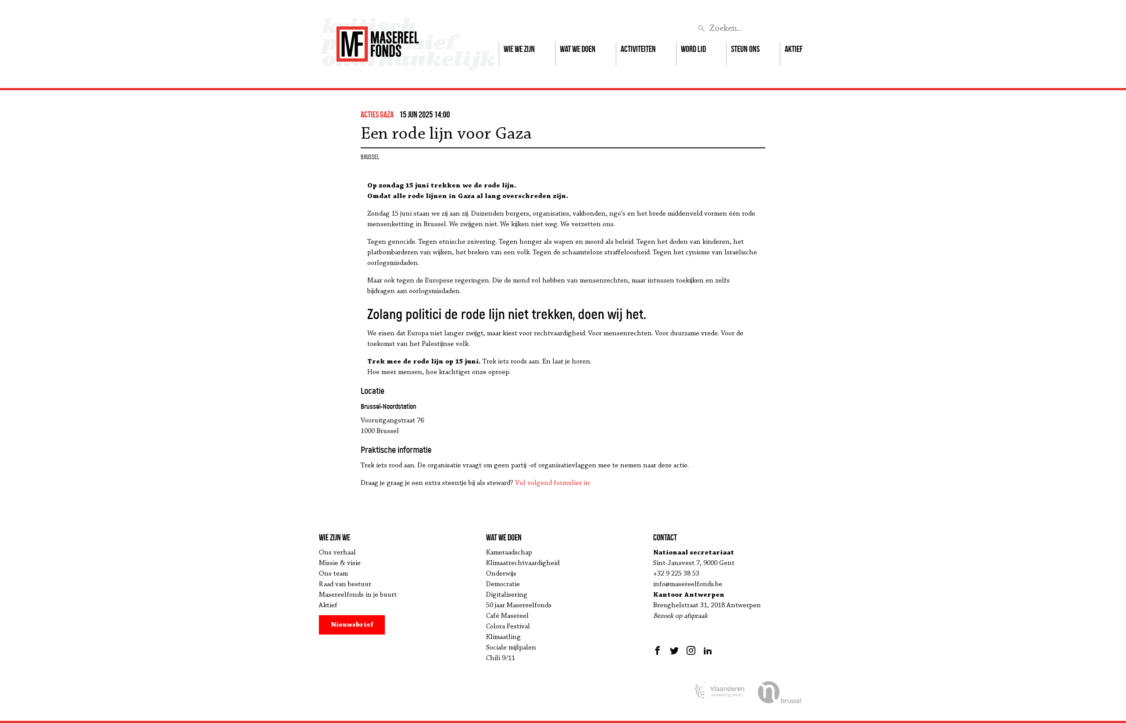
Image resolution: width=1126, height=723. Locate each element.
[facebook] (658, 650)
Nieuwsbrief (352, 624)
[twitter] (674, 650)
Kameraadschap (509, 552)
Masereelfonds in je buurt (358, 594)
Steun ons (745, 49)
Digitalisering (506, 594)
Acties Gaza (377, 114)
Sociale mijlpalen (511, 647)
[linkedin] (707, 650)
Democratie (503, 584)
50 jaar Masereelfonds (519, 605)
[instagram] (691, 650)
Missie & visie (340, 563)
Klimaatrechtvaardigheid (522, 563)
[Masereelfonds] (377, 40)
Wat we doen (578, 49)
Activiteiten (638, 49)
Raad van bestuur (345, 584)
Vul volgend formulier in (552, 483)
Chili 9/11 (500, 658)
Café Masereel (507, 616)
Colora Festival (508, 626)
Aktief (794, 49)
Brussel (370, 157)
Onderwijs (501, 573)
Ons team (333, 573)
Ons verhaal (337, 552)
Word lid (693, 49)
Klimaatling (503, 637)
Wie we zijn (519, 49)
